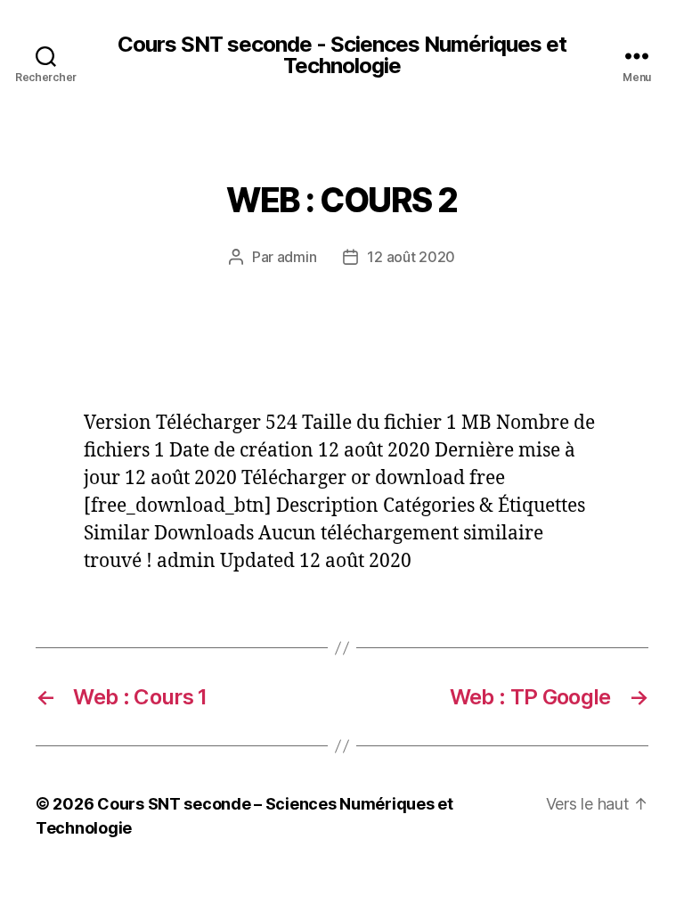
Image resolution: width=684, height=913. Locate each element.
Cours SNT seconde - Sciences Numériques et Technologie (342, 55)
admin (297, 257)
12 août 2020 (411, 257)
